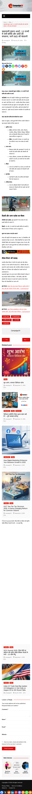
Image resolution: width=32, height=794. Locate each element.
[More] (3, 69)
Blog (4, 42)
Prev (6, 339)
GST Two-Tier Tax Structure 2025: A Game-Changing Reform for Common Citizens (15, 508)
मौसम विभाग (6, 323)
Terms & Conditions (17, 786)
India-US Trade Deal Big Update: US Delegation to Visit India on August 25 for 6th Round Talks (15, 688)
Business (18, 411)
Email (4, 727)
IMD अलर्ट (6, 316)
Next (25, 339)
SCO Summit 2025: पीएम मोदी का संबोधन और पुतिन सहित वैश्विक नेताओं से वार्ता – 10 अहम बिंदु (16, 652)
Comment (5, 709)
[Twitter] (19, 66)
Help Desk (6, 411)
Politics (6, 503)
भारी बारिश (17, 320)
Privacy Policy (6, 786)
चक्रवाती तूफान (16, 316)
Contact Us (12, 788)
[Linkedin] (9, 66)
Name (4, 719)
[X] (6, 66)
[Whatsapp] (13, 66)
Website (4, 734)
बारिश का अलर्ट (7, 320)
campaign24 (6, 40)
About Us (4, 788)
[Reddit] (25, 66)
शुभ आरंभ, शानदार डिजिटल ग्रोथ (14, 383)
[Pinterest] (22, 66)
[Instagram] (16, 66)
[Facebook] (3, 66)
